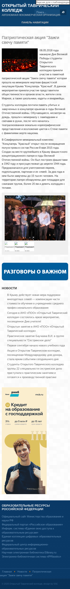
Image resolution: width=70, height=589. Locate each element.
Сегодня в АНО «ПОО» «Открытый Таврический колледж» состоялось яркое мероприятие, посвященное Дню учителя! (37, 317)
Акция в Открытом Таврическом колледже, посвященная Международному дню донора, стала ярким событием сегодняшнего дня (34, 355)
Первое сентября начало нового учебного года (36, 345)
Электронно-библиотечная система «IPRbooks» (31, 556)
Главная (7, 571)
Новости (22, 571)
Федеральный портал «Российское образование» (32, 524)
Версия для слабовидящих (53, 2)
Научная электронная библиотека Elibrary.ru (29, 552)
